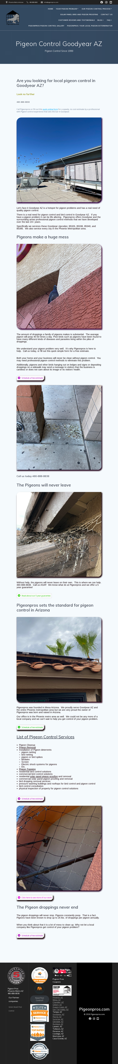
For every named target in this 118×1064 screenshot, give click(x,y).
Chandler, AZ (58, 1002)
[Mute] (68, 975)
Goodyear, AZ (58, 1014)
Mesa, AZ (57, 1000)
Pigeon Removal (27, 747)
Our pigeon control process (96, 9)
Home (50, 9)
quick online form (50, 109)
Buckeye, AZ (58, 1024)
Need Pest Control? (39, 999)
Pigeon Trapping (27, 769)
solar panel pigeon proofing (44, 776)
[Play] (56, 975)
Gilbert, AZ (57, 1004)
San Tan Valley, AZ (61, 1009)
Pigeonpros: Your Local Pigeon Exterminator (89, 26)
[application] (62, 972)
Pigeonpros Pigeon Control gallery (46, 26)
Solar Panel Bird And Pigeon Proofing (79, 14)
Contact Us (106, 14)
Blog (99, 20)
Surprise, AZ (58, 1019)
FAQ (108, 20)
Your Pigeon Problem (66, 9)
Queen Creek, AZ (60, 1007)
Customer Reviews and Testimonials (76, 20)
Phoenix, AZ (58, 997)
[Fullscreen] (70, 975)
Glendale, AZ (58, 1021)
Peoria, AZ (57, 1017)
